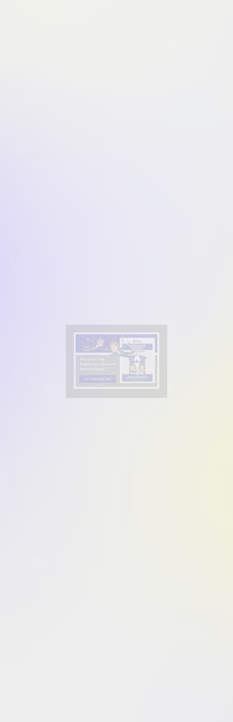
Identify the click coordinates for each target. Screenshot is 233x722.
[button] (162, 329)
